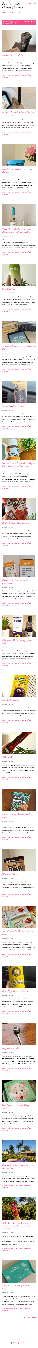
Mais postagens (30, 1317)
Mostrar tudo (29, 22)
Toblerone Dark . (9, 757)
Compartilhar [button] (7, 75)
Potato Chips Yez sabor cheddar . (15, 991)
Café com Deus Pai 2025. (12, 55)
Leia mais (5, 77)
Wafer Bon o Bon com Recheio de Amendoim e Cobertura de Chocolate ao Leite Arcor (17, 1225)
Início (4, 12)
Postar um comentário (22, 75)
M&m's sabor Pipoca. (10, 874)
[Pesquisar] (30, 3)
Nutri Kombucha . (9, 289)
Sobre (12, 12)
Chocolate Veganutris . (11, 700)
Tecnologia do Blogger (20, 1343)
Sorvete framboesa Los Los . (13, 406)
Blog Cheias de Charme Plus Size (12, 5)
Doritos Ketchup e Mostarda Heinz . (16, 523)
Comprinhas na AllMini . (12, 1048)
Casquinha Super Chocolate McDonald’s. (18, 112)
